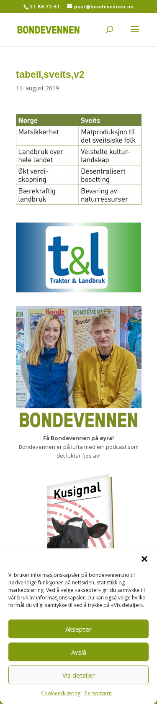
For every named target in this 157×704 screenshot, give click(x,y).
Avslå (78, 652)
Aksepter (78, 629)
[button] (144, 559)
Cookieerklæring (60, 693)
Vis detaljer (78, 675)
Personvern (98, 693)
